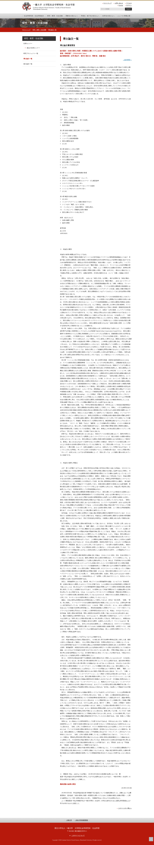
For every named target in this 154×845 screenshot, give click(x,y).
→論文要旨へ (127, 60)
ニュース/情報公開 (123, 16)
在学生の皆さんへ (108, 16)
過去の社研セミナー (33, 48)
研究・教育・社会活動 (55, 16)
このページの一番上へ (125, 808)
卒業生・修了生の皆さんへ (90, 16)
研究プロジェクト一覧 (30, 53)
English (121, 5)
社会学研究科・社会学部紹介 (34, 16)
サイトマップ (107, 3)
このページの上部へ (151, 839)
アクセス (129, 3)
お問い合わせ (119, 3)
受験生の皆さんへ (72, 16)
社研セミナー (27, 43)
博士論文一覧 (52, 30)
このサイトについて (78, 835)
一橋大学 (69, 820)
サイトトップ (26, 30)
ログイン (129, 5)
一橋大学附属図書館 (81, 820)
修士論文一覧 (27, 64)
